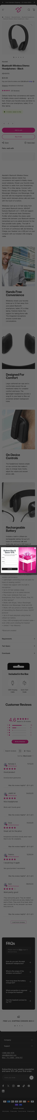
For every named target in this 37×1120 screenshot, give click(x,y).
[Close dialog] (35, 548)
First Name (3, 557)
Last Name (3, 561)
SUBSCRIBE (9, 568)
